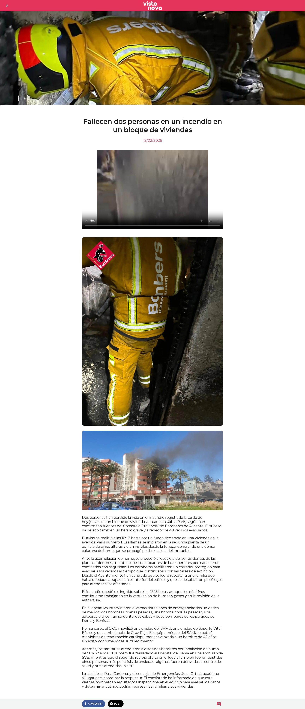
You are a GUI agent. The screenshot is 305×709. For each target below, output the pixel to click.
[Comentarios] (219, 704)
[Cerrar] (7, 6)
